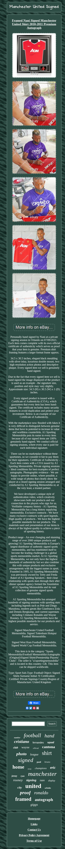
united (33, 786)
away (29, 769)
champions (41, 768)
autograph (44, 800)
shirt (47, 753)
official (36, 748)
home (18, 767)
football (32, 735)
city (19, 787)
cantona (48, 747)
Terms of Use (34, 840)
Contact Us (34, 829)
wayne (25, 747)
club (15, 747)
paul (39, 762)
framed (23, 799)
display (51, 780)
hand (49, 735)
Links (34, 824)
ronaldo (41, 792)
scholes (48, 788)
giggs (34, 804)
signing (31, 780)
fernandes (38, 742)
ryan (23, 776)
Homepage (34, 818)
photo (21, 753)
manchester (42, 773)
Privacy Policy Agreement (34, 835)
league (34, 754)
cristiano (21, 741)
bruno (47, 762)
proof (25, 792)
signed (25, 760)
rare (42, 780)
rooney (18, 780)
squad (50, 742)
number (17, 738)
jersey (14, 776)
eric (53, 767)
